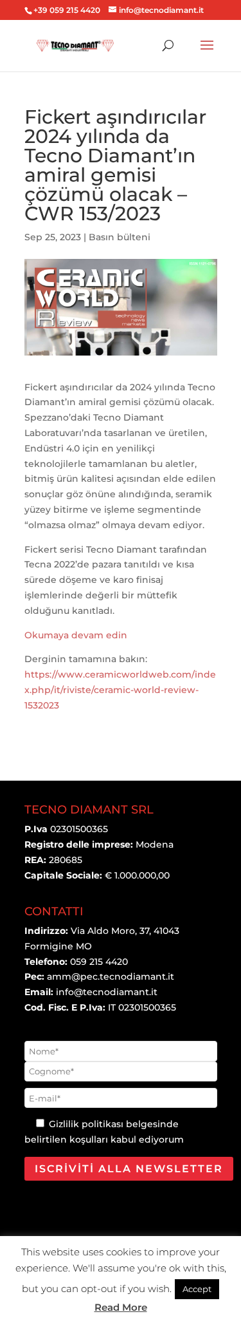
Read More (120, 1307)
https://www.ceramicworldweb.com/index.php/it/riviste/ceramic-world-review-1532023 (120, 690)
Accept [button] (197, 1289)
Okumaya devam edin (75, 635)
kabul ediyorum (147, 1139)
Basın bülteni (119, 237)
